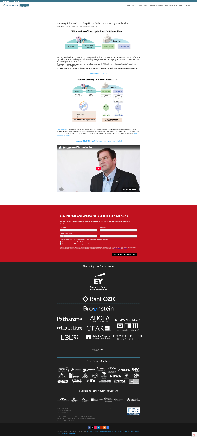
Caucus (146, 5)
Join (133, 5)
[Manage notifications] (194, 435)
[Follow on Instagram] (95, 427)
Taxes (95, 26)
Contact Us (188, 5)
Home (128, 5)
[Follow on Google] (108, 427)
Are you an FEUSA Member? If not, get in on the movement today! (98, 141)
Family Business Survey (171, 5)
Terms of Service (135, 431)
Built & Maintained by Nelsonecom (67, 433)
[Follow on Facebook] (89, 427)
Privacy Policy (126, 431)
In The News (90, 26)
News (180, 5)
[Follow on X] (92, 427)
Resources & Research (156, 5)
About (139, 5)
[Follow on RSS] (104, 427)
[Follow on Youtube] (101, 427)
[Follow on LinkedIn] (98, 427)
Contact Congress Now (98, 73)
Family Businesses (69, 26)
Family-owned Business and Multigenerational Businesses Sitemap (104, 431)
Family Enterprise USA (80, 26)
